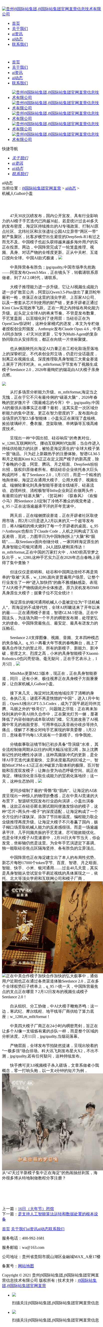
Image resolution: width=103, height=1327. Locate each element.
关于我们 (20, 28)
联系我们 (20, 44)
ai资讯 (17, 34)
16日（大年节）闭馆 (36, 1209)
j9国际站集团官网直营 (41, 188)
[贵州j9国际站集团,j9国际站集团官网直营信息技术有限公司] (51, 14)
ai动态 (17, 39)
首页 (16, 23)
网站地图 (26, 1266)
